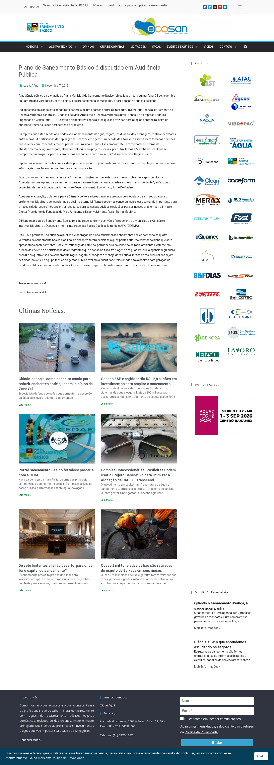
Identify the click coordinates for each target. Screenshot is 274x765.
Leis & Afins (30, 85)
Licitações (138, 46)
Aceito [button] (261, 756)
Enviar (217, 742)
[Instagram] (215, 7)
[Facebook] (205, 7)
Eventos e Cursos (180, 46)
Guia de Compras (112, 46)
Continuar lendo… (31, 740)
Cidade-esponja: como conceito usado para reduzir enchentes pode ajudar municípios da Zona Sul (56, 384)
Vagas (156, 46)
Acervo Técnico (60, 46)
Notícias (32, 46)
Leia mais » (25, 404)
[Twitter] (210, 7)
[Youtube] (220, 7)
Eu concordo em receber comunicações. (213, 719)
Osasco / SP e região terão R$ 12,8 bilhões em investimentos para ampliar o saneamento (105, 5)
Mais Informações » (207, 627)
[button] (239, 7)
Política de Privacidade (201, 732)
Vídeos (209, 46)
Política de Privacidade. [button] (68, 758)
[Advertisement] (98, 630)
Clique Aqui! (107, 705)
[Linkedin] (225, 7)
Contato (226, 46)
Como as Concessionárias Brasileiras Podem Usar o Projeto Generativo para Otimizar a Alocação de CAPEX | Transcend (138, 475)
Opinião (88, 46)
